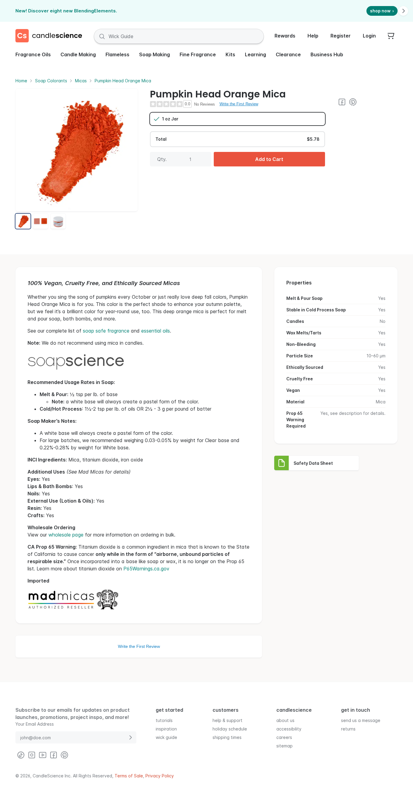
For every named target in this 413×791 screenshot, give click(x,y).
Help (312, 36)
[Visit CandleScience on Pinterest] (352, 102)
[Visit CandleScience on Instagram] (31, 755)
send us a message (360, 720)
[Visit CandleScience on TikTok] (20, 755)
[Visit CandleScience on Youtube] (42, 755)
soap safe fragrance (106, 331)
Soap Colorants (51, 80)
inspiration (166, 728)
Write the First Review (239, 104)
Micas (81, 80)
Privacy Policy (159, 775)
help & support (227, 720)
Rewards (285, 36)
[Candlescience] (51, 36)
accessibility (288, 728)
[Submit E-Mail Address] (130, 737)
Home (21, 80)
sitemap (284, 745)
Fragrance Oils (33, 54)
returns (348, 728)
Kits (230, 54)
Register (340, 36)
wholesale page (65, 535)
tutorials (164, 720)
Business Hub (327, 54)
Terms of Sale (129, 775)
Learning (255, 54)
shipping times (227, 737)
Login (369, 36)
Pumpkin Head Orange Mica (123, 80)
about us (285, 720)
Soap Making (154, 54)
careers (284, 737)
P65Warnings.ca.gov (146, 569)
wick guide (166, 737)
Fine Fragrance (198, 54)
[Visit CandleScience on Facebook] (342, 102)
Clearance (288, 54)
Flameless (117, 54)
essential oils (155, 331)
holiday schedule (230, 728)
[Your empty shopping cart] (391, 36)
